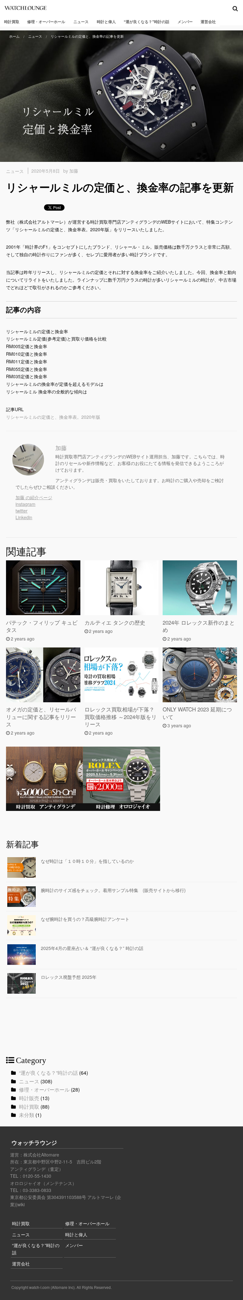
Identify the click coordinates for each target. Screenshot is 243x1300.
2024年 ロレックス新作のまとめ (199, 626)
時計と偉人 (106, 22)
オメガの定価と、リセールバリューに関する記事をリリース (41, 716)
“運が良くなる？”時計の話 (146, 22)
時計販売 (29, 1098)
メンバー (185, 22)
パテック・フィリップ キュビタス (42, 626)
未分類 (26, 1114)
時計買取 (11, 22)
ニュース (81, 22)
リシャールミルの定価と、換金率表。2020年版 (53, 417)
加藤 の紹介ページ (34, 497)
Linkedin (24, 517)
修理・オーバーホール (46, 22)
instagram (25, 504)
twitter (22, 510)
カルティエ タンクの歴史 (114, 622)
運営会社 (208, 22)
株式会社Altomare (41, 1154)
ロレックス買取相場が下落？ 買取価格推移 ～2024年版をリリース (120, 716)
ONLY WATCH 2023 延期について (197, 713)
